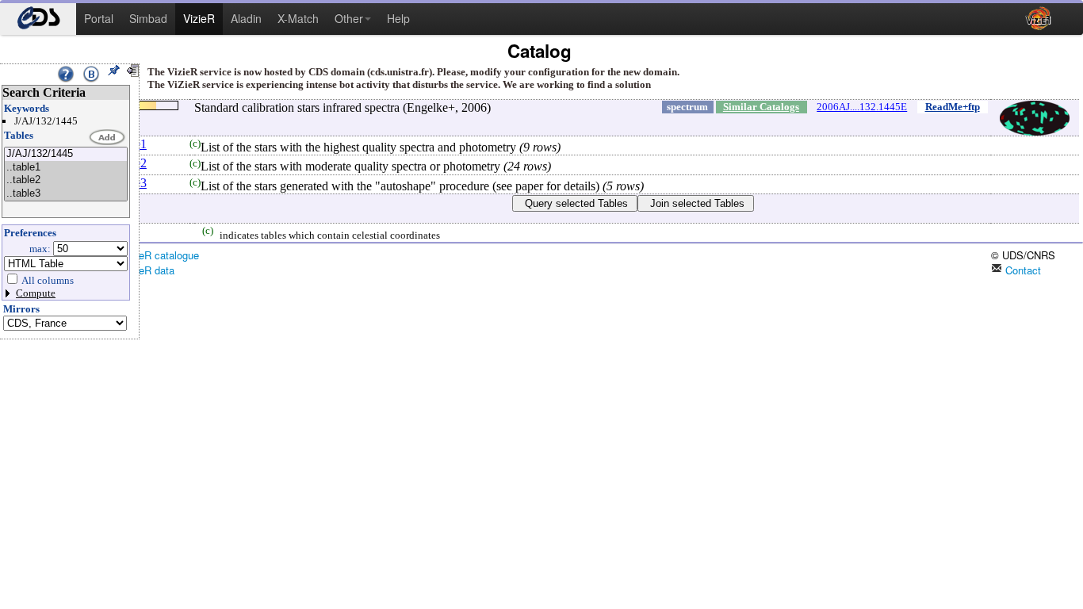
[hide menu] (132, 70)
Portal (98, 18)
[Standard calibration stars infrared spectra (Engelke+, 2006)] (66, 154)
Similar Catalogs (761, 107)
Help (398, 18)
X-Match (298, 18)
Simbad (148, 18)
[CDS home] (38, 19)
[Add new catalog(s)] (108, 138)
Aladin (246, 18)
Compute (35, 293)
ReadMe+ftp (952, 107)
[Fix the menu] (113, 70)
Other (349, 18)
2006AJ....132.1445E (862, 107)
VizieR (199, 18)
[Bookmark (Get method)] (91, 73)
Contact (1021, 270)
